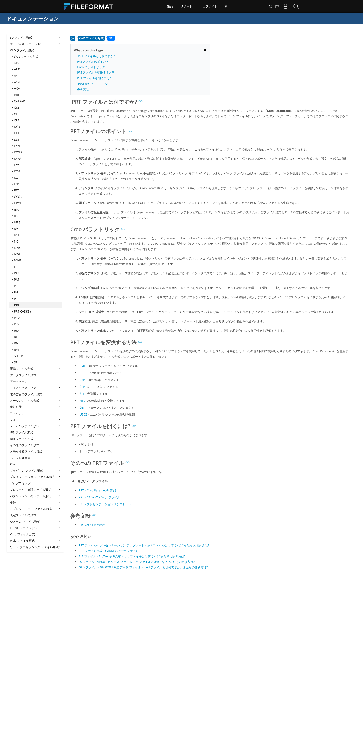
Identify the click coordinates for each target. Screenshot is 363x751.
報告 (13, 502)
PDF (12, 464)
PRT (17, 305)
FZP (16, 184)
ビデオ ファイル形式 (23, 528)
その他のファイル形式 (24, 445)
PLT (16, 299)
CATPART (20, 101)
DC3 (17, 127)
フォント (16, 420)
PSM (17, 318)
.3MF (82, 366)
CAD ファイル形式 (22, 50)
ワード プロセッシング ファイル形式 (34, 547)
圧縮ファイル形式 (21, 369)
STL (16, 362)
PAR (17, 273)
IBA (16, 209)
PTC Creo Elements (92, 525)
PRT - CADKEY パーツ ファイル (99, 497)
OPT (17, 267)
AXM (17, 88)
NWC (17, 248)
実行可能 (16, 407)
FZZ (16, 190)
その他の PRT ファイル (92, 84)
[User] (285, 6)
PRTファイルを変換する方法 (96, 72)
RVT (16, 350)
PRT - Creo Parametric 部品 (97, 490)
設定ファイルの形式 (23, 515)
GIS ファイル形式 (21, 432)
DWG (17, 159)
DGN (17, 133)
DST (17, 139)
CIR (16, 114)
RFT (16, 337)
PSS (16, 324)
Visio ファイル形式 (22, 534)
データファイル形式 (23, 375)
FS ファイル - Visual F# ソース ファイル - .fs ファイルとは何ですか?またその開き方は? (137, 562)
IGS (16, 229)
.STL (81, 394)
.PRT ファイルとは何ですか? (96, 56)
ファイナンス (19, 413)
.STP (82, 387)
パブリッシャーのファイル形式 (30, 496)
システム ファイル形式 (25, 522)
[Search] (296, 6)
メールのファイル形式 (24, 401)
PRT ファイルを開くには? (94, 78)
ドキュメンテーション (33, 18)
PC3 (16, 286)
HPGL (17, 203)
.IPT (81, 373)
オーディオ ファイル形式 (26, 44)
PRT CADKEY (22, 311)
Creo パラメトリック (91, 67)
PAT (16, 279)
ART (17, 69)
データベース (19, 381)
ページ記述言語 (20, 458)
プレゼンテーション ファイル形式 (32, 477)
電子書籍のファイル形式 (26, 394)
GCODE (19, 197)
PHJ (16, 292)
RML (17, 343)
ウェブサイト (208, 6)
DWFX (18, 152)
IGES (17, 222)
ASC (17, 76)
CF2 (16, 108)
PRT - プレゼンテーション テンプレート (105, 504)
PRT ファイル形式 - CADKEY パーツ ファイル (109, 551)
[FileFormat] (90, 6)
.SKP (82, 380)
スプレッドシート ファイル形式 (31, 509)
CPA (17, 120)
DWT (17, 165)
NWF (17, 260)
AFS (16, 63)
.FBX (82, 401)
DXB (17, 171)
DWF (17, 146)
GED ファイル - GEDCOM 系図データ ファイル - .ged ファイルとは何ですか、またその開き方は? (143, 567)
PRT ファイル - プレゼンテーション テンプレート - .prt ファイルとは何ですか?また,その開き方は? (144, 545)
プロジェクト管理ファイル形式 (30, 490)
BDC (17, 95)
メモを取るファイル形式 (26, 451)
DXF (16, 178)
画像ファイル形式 (21, 439)
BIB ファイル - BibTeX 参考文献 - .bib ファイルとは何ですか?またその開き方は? (132, 556)
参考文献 (83, 89)
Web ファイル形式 (22, 540)
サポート (186, 6)
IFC (16, 216)
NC (16, 241)
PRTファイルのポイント (93, 61)
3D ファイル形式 (21, 38)
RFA (16, 331)
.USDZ (83, 414)
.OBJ (82, 407)
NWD (17, 254)
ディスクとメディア (23, 388)
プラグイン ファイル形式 (26, 471)
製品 (170, 6)
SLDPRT (19, 356)
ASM (17, 82)
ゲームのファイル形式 (24, 426)
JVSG (17, 235)
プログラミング (20, 483)
